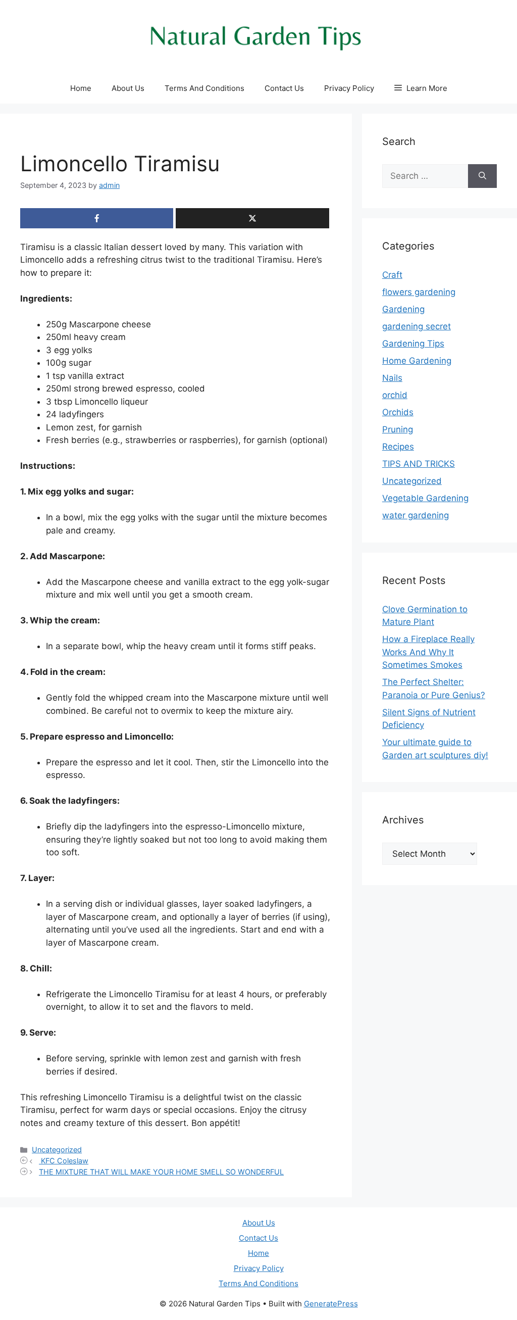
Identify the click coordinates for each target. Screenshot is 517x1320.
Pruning (397, 429)
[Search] (482, 176)
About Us (128, 88)
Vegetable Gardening (425, 498)
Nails (392, 378)
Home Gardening (416, 361)
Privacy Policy (349, 88)
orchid (394, 395)
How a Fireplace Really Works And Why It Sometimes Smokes (428, 652)
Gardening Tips (413, 343)
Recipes (398, 447)
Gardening (403, 309)
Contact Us (284, 88)
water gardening (415, 515)
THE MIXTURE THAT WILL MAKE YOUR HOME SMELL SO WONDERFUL (161, 1171)
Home (80, 88)
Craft (392, 275)
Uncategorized (57, 1149)
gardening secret (416, 326)
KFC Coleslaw (63, 1160)
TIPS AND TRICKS (418, 464)
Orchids (397, 412)
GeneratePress (331, 1303)
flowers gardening (418, 292)
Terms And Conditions (204, 88)
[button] (420, 88)
